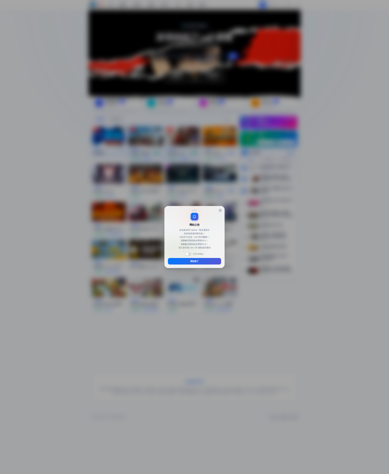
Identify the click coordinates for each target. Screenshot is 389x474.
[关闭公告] (220, 210)
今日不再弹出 (198, 254)
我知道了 (194, 261)
